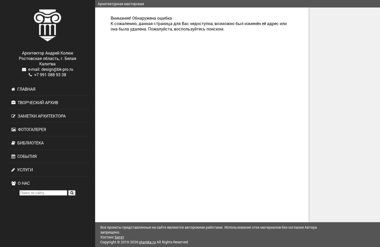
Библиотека (29, 142)
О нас (23, 183)
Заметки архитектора (41, 116)
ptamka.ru (147, 242)
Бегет (119, 237)
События (26, 156)
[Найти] (71, 193)
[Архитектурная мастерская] (47, 25)
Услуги (24, 169)
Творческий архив (37, 102)
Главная (25, 89)
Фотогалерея (31, 129)
